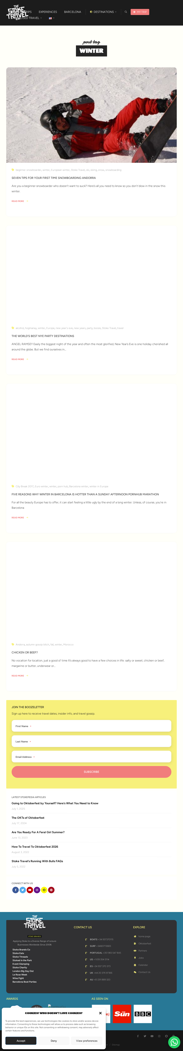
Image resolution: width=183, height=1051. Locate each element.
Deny (54, 1040)
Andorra (20, 644)
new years (80, 328)
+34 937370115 (101, 939)
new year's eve (64, 328)
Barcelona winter (78, 486)
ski (87, 170)
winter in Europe (99, 486)
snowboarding (113, 170)
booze (97, 328)
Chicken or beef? (25, 652)
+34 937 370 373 (100, 966)
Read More (18, 201)
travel (120, 328)
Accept (21, 1040)
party (90, 328)
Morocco (68, 644)
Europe (50, 328)
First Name (22, 726)
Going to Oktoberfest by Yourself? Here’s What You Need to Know (55, 803)
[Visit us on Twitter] (22, 890)
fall (52, 644)
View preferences (86, 1040)
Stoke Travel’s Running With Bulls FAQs (37, 861)
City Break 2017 (25, 486)
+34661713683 (100, 946)
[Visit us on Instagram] (37, 890)
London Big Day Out (23, 971)
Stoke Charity (20, 967)
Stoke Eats (18, 953)
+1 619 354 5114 (99, 959)
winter (46, 170)
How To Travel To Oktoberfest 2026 (35, 846)
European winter (60, 170)
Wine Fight (18, 978)
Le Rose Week (20, 974)
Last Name (22, 741)
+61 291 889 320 (100, 979)
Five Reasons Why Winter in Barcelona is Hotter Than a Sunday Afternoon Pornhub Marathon (85, 494)
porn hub (63, 486)
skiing (93, 170)
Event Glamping (21, 964)
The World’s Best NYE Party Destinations (43, 336)
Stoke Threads (20, 956)
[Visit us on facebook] (15, 890)
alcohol (20, 328)
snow (101, 170)
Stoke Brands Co (21, 949)
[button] (100, 1013)
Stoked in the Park (22, 960)
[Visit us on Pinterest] (51, 890)
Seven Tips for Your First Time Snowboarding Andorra (54, 178)
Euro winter (41, 486)
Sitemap (116, 1044)
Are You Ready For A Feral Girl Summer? (38, 832)
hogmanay (31, 328)
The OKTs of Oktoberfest (28, 817)
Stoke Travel (78, 170)
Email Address (24, 757)
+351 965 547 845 (105, 952)
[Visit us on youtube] (30, 890)
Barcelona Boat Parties (24, 981)
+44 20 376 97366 (101, 972)
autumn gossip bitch (37, 644)
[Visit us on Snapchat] (44, 890)
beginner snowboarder (28, 170)
